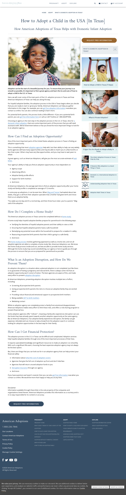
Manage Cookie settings (100, 487)
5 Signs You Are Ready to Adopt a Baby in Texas (98, 150)
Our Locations (7, 431)
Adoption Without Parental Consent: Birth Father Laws (46, 441)
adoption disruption (32, 275)
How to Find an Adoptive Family (44, 445)
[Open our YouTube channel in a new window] (11, 459)
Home (44, 12)
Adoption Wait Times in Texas (100, 192)
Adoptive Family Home (70, 423)
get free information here (29, 117)
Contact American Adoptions (13, 435)
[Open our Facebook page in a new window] (3, 459)
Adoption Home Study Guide (72, 437)
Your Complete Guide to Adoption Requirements (74, 430)
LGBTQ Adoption (68, 440)
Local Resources (97, 428)
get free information (60, 375)
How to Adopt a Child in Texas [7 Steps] (98, 85)
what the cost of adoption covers (38, 358)
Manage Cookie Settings (12, 452)
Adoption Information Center (101, 423)
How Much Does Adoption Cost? (73, 434)
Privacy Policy (7, 444)
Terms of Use (7, 440)
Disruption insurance (20, 368)
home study (66, 217)
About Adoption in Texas (100, 425)
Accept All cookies (117, 487)
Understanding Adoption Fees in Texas (103, 184)
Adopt (64, 3)
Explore (73, 3)
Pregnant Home (39, 423)
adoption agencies (36, 147)
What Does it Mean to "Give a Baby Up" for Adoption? (47, 427)
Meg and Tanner (53, 192)
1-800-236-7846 (9, 426)
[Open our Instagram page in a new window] (15, 459)
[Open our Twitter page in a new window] (6, 459)
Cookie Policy (7, 448)
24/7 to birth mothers (31, 298)
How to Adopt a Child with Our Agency (75, 425)
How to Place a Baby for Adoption (45, 431)
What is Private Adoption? (98, 118)
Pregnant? (54, 3)
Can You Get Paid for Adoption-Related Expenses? (46, 435)
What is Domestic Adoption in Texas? (68, 12)
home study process (18, 242)
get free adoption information (54, 108)
